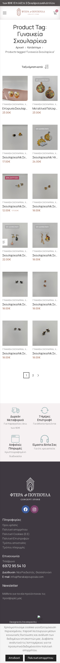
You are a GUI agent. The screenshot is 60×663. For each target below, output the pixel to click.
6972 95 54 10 (14, 565)
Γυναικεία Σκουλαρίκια (13, 104)
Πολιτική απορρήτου (40, 658)
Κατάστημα (34, 47)
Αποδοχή (14, 658)
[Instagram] (34, 509)
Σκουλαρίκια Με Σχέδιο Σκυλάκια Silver (26, 353)
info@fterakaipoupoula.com (27, 577)
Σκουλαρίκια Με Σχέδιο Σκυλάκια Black (25, 304)
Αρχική (20, 47)
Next (38, 375)
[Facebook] (26, 509)
